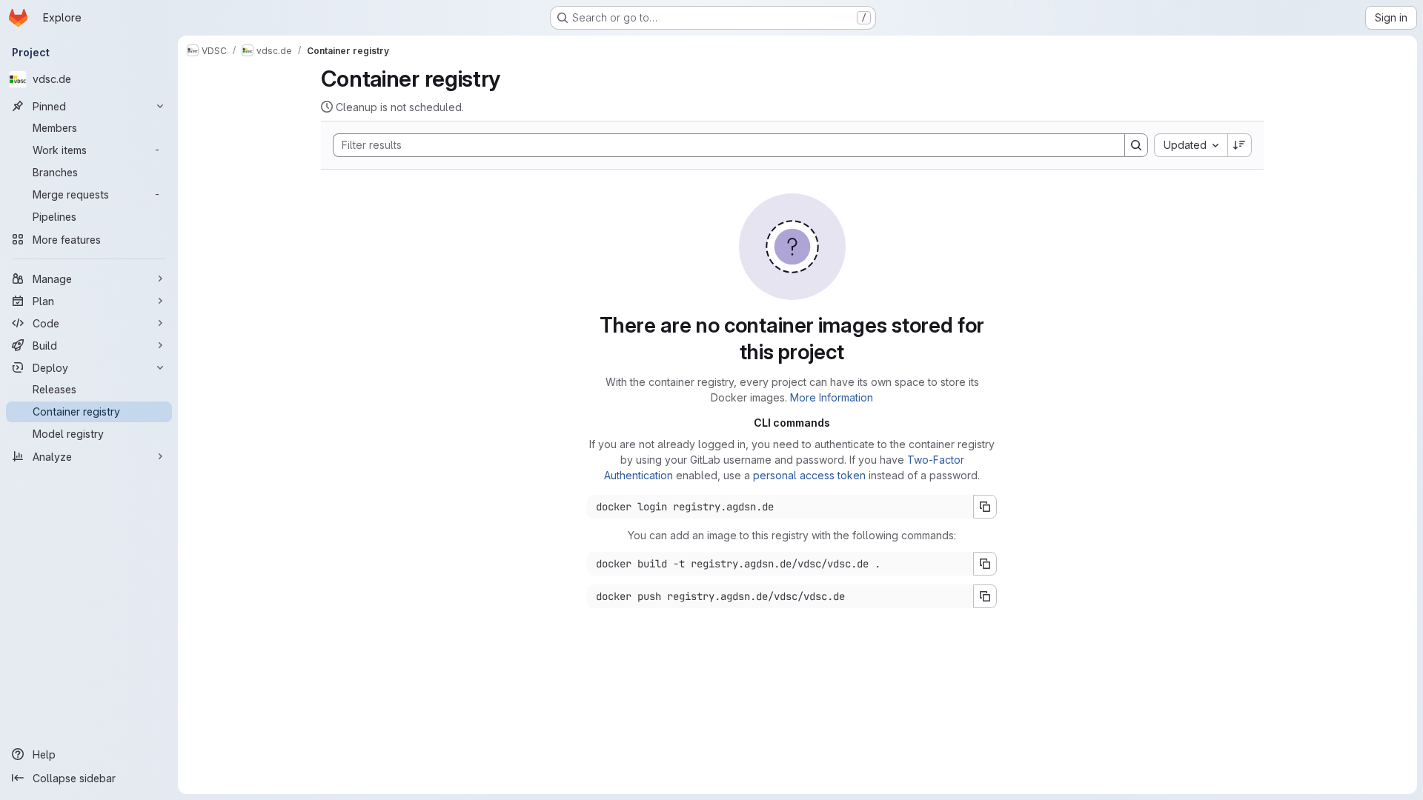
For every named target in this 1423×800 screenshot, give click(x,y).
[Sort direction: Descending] (1240, 145)
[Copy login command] (985, 507)
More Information (831, 397)
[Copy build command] (985, 564)
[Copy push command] (985, 596)
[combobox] (1190, 145)
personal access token (809, 475)
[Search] (1136, 145)
